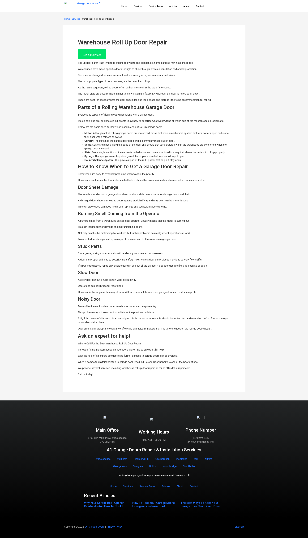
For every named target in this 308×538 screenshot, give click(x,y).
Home (124, 6)
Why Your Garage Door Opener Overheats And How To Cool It (104, 504)
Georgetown (120, 466)
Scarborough (162, 458)
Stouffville (189, 466)
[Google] (235, 6)
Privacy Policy (115, 526)
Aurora (208, 458)
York (196, 458)
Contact (200, 6)
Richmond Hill (141, 458)
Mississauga (103, 458)
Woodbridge (170, 466)
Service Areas (156, 6)
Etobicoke (181, 458)
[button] (92, 54)
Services (138, 6)
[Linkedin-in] (230, 6)
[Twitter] (224, 6)
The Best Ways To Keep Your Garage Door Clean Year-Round (201, 504)
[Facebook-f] (218, 6)
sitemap (239, 526)
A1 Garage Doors (94, 526)
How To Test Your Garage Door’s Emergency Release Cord (153, 504)
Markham (122, 458)
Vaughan (138, 466)
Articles (173, 6)
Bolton (152, 466)
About (186, 6)
